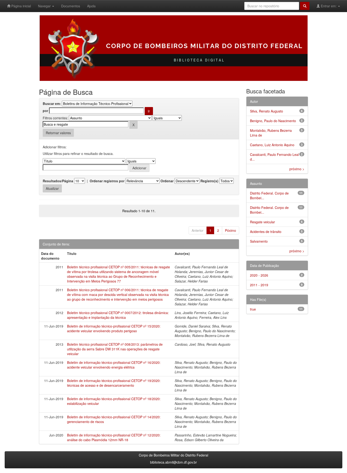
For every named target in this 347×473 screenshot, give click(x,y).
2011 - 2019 (259, 284)
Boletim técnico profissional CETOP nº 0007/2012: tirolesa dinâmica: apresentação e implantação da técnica (118, 315)
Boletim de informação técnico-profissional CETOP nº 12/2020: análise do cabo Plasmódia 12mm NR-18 (114, 437)
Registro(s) (209, 180)
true (253, 309)
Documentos (70, 6)
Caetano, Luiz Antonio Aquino (272, 144)
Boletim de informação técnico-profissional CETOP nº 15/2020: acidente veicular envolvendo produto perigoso (114, 328)
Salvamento (259, 241)
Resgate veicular (262, 222)
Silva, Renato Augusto (266, 111)
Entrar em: (329, 6)
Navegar (45, 6)
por (45, 110)
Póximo (230, 230)
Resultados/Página (58, 180)
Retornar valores (58, 132)
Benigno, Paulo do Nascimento (273, 120)
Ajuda (91, 6)
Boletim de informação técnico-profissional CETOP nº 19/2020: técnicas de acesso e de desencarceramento (114, 383)
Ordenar (167, 180)
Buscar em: (52, 103)
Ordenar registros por (107, 180)
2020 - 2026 (259, 275)
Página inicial (20, 6)
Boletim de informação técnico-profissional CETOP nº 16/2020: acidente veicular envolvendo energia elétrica (114, 364)
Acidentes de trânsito (265, 231)
